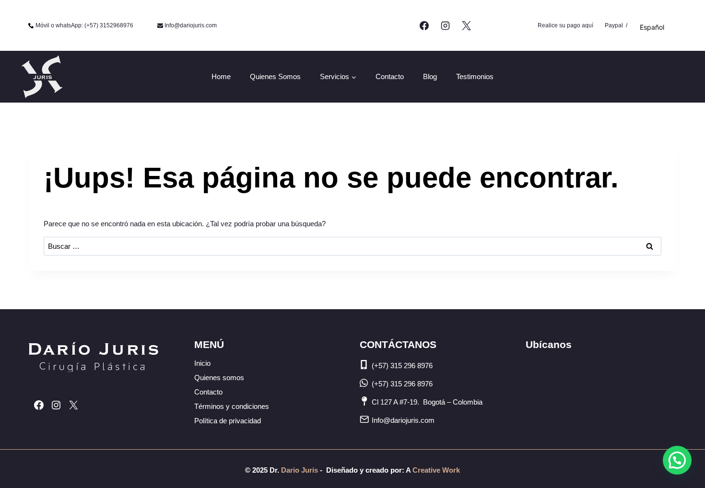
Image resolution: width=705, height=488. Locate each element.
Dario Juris (298, 470)
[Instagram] (445, 25)
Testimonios (475, 76)
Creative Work (436, 470)
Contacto (390, 76)
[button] (677, 460)
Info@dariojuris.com (403, 420)
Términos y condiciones (231, 406)
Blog (430, 76)
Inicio (202, 363)
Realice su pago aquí (565, 25)
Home (221, 76)
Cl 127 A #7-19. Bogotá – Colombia (427, 402)
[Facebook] (424, 25)
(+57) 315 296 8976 (402, 365)
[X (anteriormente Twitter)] (466, 25)
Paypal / (616, 25)
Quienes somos (275, 76)
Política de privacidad (227, 421)
